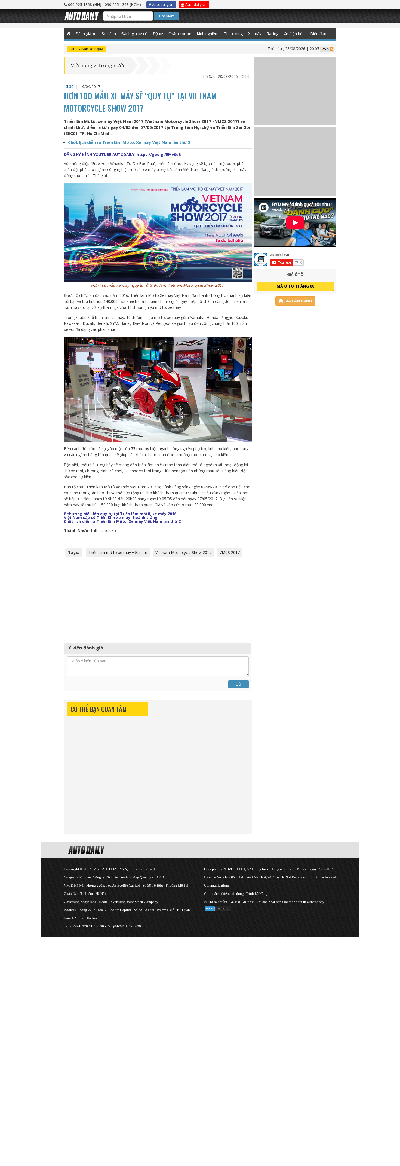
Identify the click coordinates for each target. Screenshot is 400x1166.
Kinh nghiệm (208, 33)
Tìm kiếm (166, 16)
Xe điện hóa (294, 33)
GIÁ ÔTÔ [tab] (295, 274)
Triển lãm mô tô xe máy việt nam (117, 552)
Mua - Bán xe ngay (86, 48)
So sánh (109, 33)
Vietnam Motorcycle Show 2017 (183, 552)
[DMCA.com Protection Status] (217, 908)
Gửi (239, 684)
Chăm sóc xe (179, 33)
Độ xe (158, 33)
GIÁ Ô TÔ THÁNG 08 (295, 286)
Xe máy (254, 33)
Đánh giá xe (86, 33)
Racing (272, 33)
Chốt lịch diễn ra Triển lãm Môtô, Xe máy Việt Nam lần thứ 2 (129, 142)
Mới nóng (81, 65)
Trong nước (111, 65)
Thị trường (233, 33)
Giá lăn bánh (297, 300)
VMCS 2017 (230, 552)
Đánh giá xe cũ (134, 33)
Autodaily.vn (162, 4)
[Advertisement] (158, 599)
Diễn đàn (318, 33)
